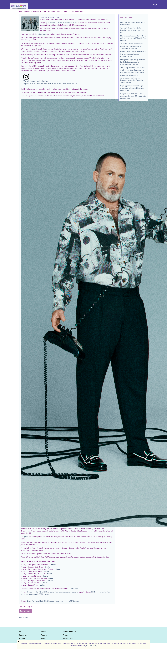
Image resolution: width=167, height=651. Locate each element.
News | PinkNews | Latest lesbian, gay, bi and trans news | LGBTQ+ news (53, 601)
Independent (42, 34)
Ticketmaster (73, 588)
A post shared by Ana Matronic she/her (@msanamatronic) (50, 83)
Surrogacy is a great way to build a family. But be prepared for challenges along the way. (132, 62)
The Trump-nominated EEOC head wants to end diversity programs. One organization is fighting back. (132, 69)
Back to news (23, 617)
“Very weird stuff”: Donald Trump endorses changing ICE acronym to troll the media (133, 96)
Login (155, 4)
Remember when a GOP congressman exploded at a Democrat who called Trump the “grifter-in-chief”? (131, 78)
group (26, 536)
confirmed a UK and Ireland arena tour (62, 23)
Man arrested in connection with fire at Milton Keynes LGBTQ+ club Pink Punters (133, 38)
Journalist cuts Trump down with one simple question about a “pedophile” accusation (131, 46)
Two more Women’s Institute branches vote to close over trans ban (132, 30)
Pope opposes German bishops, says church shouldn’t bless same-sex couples (132, 88)
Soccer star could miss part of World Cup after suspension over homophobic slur (133, 54)
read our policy (91, 646)
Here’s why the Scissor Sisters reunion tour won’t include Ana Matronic (52, 592)
